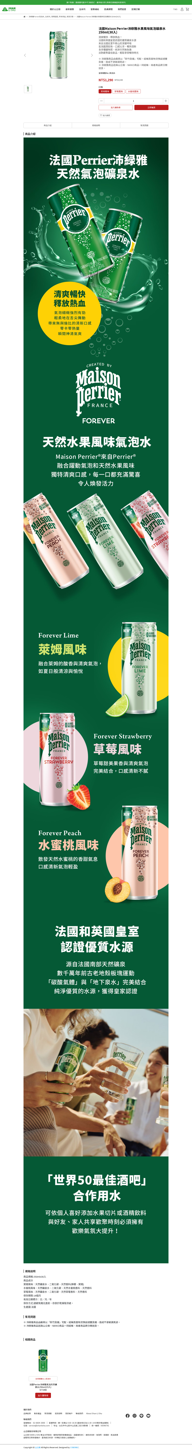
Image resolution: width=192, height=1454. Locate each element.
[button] (91, 55)
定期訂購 (135, 9)
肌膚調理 (108, 9)
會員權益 (37, 1413)
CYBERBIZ (74, 1447)
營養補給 (95, 9)
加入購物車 (116, 107)
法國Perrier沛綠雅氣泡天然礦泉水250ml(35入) (43, 1385)
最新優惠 (70, 9)
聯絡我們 (79, 1413)
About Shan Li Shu (94, 1413)
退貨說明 (58, 1413)
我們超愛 (122, 9)
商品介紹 (48, 125)
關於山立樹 (55, 9)
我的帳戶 (69, 1413)
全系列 (82, 9)
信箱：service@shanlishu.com (37, 1425)
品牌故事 (27, 1413)
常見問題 (48, 1413)
